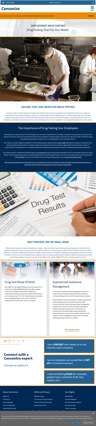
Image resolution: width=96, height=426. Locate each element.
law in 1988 (61, 143)
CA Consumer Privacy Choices (43, 399)
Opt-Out (79, 422)
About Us (6, 396)
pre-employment (34, 115)
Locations (10, 3)
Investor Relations (9, 405)
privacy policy (44, 416)
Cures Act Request (70, 399)
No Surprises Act (70, 405)
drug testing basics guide (73, 157)
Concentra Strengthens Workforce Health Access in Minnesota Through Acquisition (27, 16)
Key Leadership (8, 402)
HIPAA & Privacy (39, 396)
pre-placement (41, 152)
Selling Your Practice (9, 408)
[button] (92, 9)
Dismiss (91, 16)
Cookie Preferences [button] (40, 405)
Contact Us (6, 399)
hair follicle (20, 157)
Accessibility (69, 396)
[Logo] (11, 8)
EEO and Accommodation (73, 402)
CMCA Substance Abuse (72, 330)
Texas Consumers (70, 408)
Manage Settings (88, 422)
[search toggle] (93, 2)
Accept (72, 422)
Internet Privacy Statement (43, 402)
